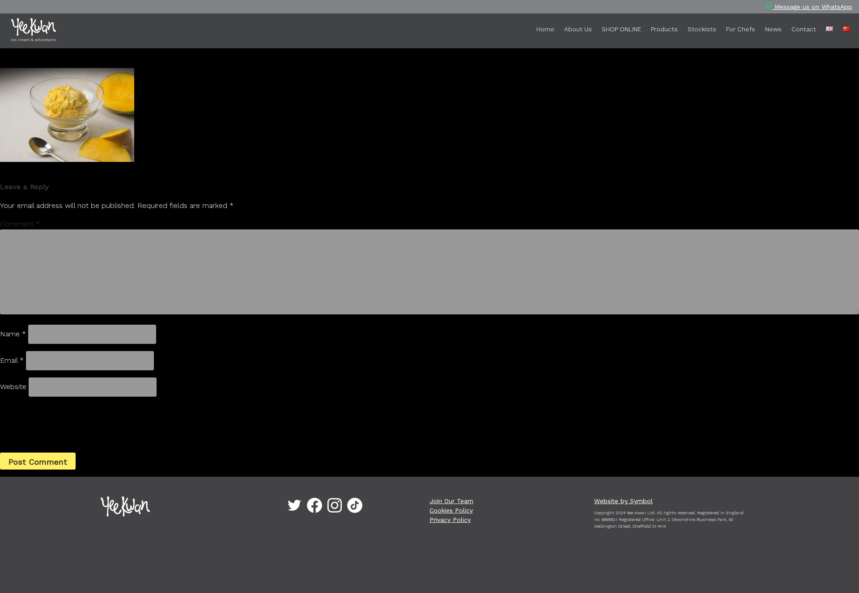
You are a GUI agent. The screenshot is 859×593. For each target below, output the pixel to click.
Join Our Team (451, 500)
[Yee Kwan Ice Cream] (47, 31)
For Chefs (740, 29)
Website (13, 386)
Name (13, 334)
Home (545, 29)
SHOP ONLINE (621, 29)
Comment (20, 224)
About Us (578, 29)
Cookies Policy (451, 510)
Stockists (702, 29)
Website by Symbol (623, 500)
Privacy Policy (450, 519)
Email (12, 360)
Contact (803, 29)
